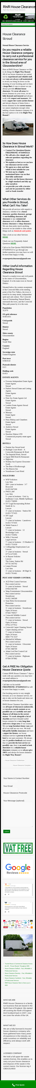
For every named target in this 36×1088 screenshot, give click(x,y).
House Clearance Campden (22, 765)
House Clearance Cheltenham (14, 760)
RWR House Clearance (19, 7)
